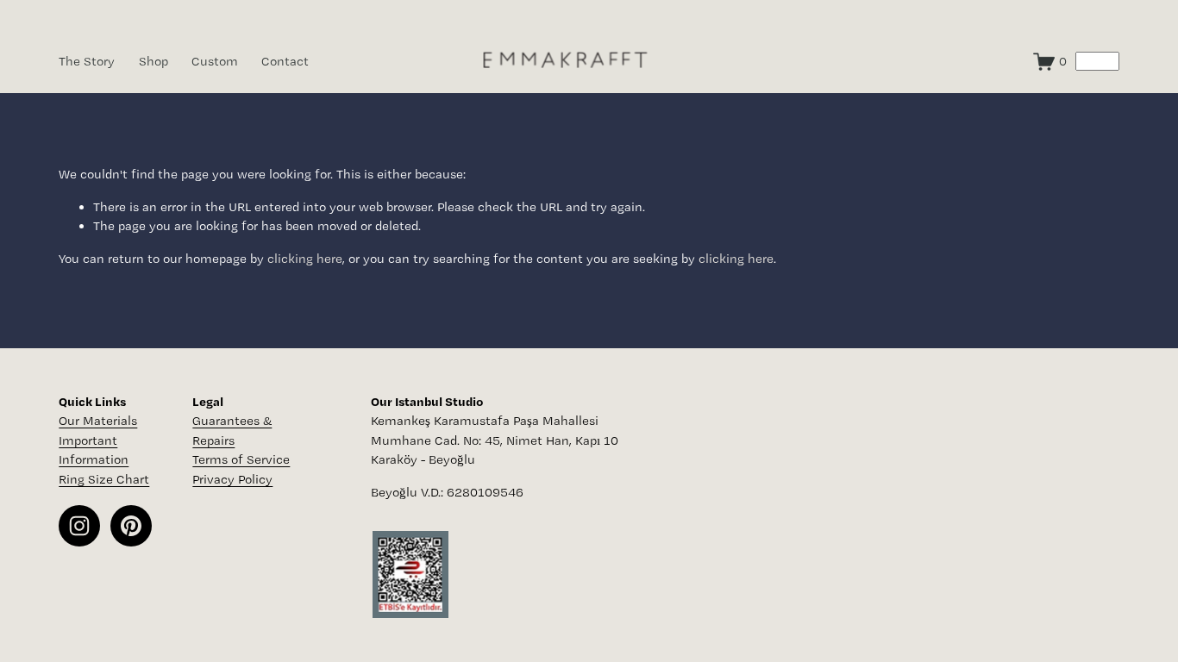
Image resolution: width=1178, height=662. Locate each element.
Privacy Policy (232, 479)
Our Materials (98, 420)
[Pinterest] (131, 525)
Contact (285, 61)
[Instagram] (79, 525)
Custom (214, 61)
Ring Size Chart (104, 479)
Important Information (93, 450)
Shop (153, 61)
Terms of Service (241, 459)
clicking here (304, 258)
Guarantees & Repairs (232, 430)
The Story (87, 61)
